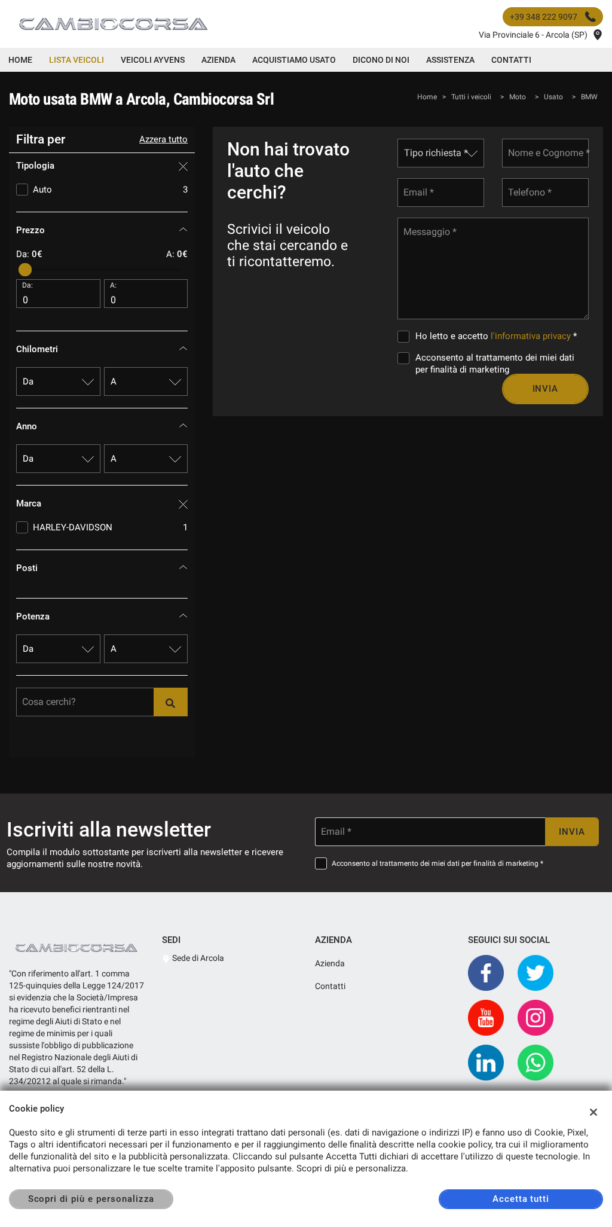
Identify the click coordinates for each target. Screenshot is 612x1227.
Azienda (218, 60)
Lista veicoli (76, 60)
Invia (546, 388)
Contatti (511, 60)
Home (20, 60)
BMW (589, 97)
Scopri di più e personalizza (91, 1199)
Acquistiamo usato (294, 60)
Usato (553, 97)
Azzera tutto (163, 139)
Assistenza (450, 60)
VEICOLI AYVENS (153, 60)
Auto (110, 189)
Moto (517, 97)
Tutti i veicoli (471, 97)
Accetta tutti (520, 1199)
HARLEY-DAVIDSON (110, 527)
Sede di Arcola (197, 958)
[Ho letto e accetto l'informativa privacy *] (405, 336)
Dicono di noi (381, 60)
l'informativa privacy (531, 336)
